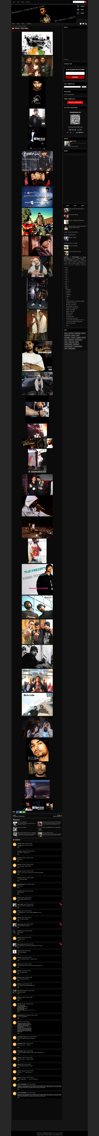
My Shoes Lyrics (69, 314)
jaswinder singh (20, 884)
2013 (66, 281)
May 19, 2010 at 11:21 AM (26, 964)
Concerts (77, 259)
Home (14, 1)
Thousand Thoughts (68, 346)
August (67, 296)
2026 (66, 267)
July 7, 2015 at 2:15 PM (31, 1092)
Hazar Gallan (67, 262)
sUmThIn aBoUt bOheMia (73, 214)
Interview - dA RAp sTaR (70, 323)
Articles (66, 333)
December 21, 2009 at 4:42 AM (27, 864)
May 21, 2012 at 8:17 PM (28, 1043)
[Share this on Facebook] (17, 813)
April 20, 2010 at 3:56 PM (28, 924)
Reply (18, 847)
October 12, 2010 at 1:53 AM (27, 997)
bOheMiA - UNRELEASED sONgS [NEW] (76, 220)
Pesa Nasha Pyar (68, 259)
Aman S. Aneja (13, 28)
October (68, 292)
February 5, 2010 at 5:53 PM (28, 877)
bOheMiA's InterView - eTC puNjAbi (70, 243)
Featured (65, 263)
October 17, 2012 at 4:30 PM (27, 1057)
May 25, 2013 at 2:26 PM (26, 1064)
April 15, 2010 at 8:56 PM (28, 904)
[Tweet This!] (20, 813)
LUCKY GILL (19, 930)
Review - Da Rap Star (70, 311)
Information (75, 257)
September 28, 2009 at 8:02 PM (28, 851)
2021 (66, 274)
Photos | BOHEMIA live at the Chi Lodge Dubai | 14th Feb (51, 827)
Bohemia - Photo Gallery (73, 245)
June (67, 299)
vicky (18, 1021)
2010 (66, 286)
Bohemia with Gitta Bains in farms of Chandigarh (27, 832)
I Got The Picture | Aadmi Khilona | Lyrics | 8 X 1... (75, 319)
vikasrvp (19, 950)
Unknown (19, 843)
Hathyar (70, 263)
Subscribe (75, 77)
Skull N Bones (76, 344)
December (68, 289)
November (68, 291)
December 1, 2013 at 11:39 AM (27, 1077)
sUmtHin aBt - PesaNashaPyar (72, 307)
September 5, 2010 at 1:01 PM (28, 990)
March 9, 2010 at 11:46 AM (29, 884)
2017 (66, 276)
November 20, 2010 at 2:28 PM (27, 1003)
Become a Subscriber (75, 102)
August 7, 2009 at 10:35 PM (27, 843)
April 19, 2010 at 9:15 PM (26, 917)
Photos (16, 26)
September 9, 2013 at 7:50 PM (27, 1070)
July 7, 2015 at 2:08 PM (31, 1084)
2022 (66, 272)
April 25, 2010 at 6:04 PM (25, 950)
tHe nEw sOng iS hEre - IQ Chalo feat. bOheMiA (75, 301)
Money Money (71, 339)
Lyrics (73, 258)
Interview (82, 259)
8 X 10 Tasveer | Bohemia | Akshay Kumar (74, 321)
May (67, 325)
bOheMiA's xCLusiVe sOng (71, 302)
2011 (66, 284)
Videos (66, 257)
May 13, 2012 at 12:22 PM (32, 1036)
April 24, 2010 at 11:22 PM (28, 944)
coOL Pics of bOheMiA (22, 821)
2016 (66, 277)
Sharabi (73, 262)
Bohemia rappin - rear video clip (72, 306)
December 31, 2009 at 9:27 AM (27, 871)
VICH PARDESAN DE (81, 262)
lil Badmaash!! (20, 1043)
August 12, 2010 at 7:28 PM (27, 977)
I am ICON (73, 337)
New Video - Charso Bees (71, 304)
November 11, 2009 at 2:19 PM (27, 857)
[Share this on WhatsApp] (24, 813)
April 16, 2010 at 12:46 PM (26, 910)
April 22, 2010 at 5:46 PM (27, 930)
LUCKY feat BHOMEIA (21, 1084)
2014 (66, 279)
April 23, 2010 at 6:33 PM (26, 937)
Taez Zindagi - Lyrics (70, 316)
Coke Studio (71, 333)
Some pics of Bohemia (22, 827)
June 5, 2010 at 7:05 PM (26, 970)
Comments (28, 1)
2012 (66, 282)
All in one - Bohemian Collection (70, 234)
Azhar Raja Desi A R (21, 1015)
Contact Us (66, 59)
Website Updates (76, 263)
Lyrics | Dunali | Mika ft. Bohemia (75, 251)
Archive (22, 1)
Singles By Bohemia (68, 344)
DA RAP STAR (80, 258)
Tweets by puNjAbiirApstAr (69, 94)
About (18, 1)
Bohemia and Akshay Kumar (48, 832)
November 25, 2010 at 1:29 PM (31, 1015)
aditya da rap (20, 990)
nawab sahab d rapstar (22, 1036)
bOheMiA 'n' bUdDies (72, 237)
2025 (66, 269)
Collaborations (83, 263)
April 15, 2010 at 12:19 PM (26, 897)
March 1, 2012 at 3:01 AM (24, 1021)
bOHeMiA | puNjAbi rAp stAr (49, 1134)
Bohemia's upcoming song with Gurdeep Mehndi (52, 821)
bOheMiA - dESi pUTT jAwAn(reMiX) (71, 232)
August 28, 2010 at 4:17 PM (27, 983)
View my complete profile (74, 146)
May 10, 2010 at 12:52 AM (26, 957)
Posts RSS (86, 24)
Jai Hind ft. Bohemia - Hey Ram (72, 318)
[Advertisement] (75, 179)
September (68, 294)
